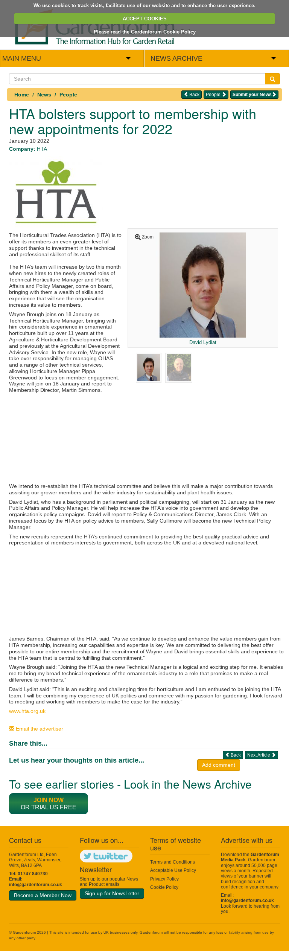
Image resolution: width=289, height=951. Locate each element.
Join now (48, 800)
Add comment (218, 765)
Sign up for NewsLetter (112, 893)
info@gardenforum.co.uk (35, 884)
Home (21, 95)
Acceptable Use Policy (173, 870)
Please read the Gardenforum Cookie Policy (145, 32)
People (68, 95)
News (44, 95)
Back (193, 94)
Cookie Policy (164, 887)
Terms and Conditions (172, 862)
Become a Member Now (42, 895)
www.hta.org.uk (27, 711)
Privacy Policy (164, 879)
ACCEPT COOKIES (145, 18)
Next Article (259, 755)
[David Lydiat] (203, 284)
